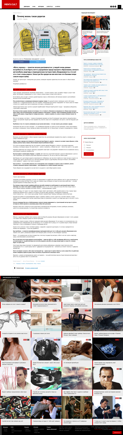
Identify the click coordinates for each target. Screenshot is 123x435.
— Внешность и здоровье (38, 429)
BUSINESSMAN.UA (82, 428)
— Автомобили (27, 430)
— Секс (12, 432)
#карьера (18, 263)
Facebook (21, 61)
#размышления (29, 263)
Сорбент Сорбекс (98, 429)
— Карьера (35, 430)
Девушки (27, 6)
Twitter (37, 61)
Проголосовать (89, 154)
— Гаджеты (26, 429)
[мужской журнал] (10, 5)
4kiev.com (64, 430)
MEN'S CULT (65, 428)
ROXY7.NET (65, 427)
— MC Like (5, 429)
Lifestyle (50, 6)
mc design (110, 428)
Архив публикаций (52, 429)
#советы (23, 263)
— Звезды (5, 430)
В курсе (57, 6)
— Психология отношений (16, 430)
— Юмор (12, 429)
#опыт (35, 263)
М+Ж (34, 6)
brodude (43, 261)
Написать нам (117, 432)
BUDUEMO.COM (82, 430)
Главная (15, 12)
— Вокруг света (36, 432)
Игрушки (41, 6)
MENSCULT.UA (81, 427)
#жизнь (39, 263)
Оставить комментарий (31, 268)
